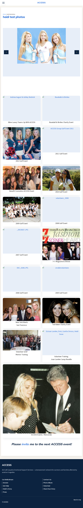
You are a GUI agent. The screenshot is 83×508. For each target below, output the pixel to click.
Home (4, 14)
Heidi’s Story (7, 489)
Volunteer (46, 486)
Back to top (77, 500)
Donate (5, 483)
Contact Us (47, 480)
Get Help (6, 486)
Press (5, 492)
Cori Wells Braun (7, 480)
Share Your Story (49, 489)
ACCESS (5, 502)
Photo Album (47, 483)
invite (25, 444)
